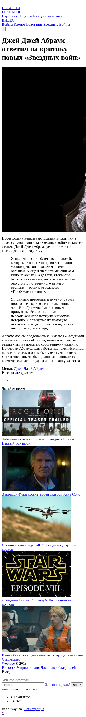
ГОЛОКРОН (12, 12)
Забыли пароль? (57, 685)
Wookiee (8, 663)
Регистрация (34, 709)
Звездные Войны (57, 24)
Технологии (55, 16)
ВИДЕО (8, 20)
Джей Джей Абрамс (29, 369)
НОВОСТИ (11, 8)
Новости (8, 668)
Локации (39, 16)
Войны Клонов (14, 24)
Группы (26, 16)
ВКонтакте (20, 697)
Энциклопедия (28, 668)
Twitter (16, 701)
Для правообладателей (58, 668)
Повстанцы (35, 24)
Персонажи (11, 16)
